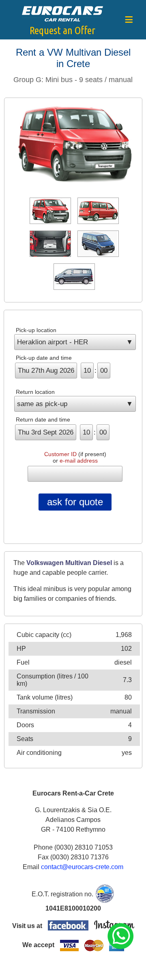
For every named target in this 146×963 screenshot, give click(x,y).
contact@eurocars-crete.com (82, 866)
